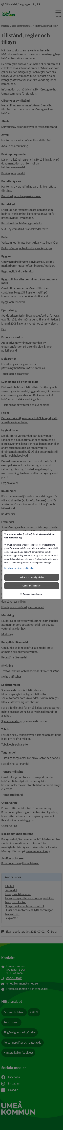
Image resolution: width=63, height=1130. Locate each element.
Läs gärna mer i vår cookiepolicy (19, 568)
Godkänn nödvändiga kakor (31, 577)
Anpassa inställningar (33, 594)
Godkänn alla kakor (31, 585)
